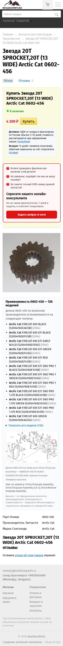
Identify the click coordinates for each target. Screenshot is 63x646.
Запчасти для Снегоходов (35, 34)
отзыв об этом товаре (29, 555)
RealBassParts (36, 636)
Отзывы (24, 81)
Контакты (36, 610)
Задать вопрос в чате (32, 214)
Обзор (8, 81)
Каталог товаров (16, 21)
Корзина (8, 593)
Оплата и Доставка (35, 595)
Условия (13, 152)
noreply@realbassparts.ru (19, 570)
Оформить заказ (9, 599)
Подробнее (24, 141)
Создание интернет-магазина (22, 642)
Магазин (8, 587)
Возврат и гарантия (36, 603)
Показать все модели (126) (26, 425)
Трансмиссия (11, 38)
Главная (8, 34)
